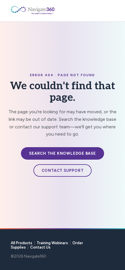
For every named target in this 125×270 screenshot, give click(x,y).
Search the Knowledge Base (62, 153)
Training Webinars (52, 243)
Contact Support (63, 170)
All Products (21, 243)
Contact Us (40, 247)
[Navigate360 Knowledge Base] (46, 10)
